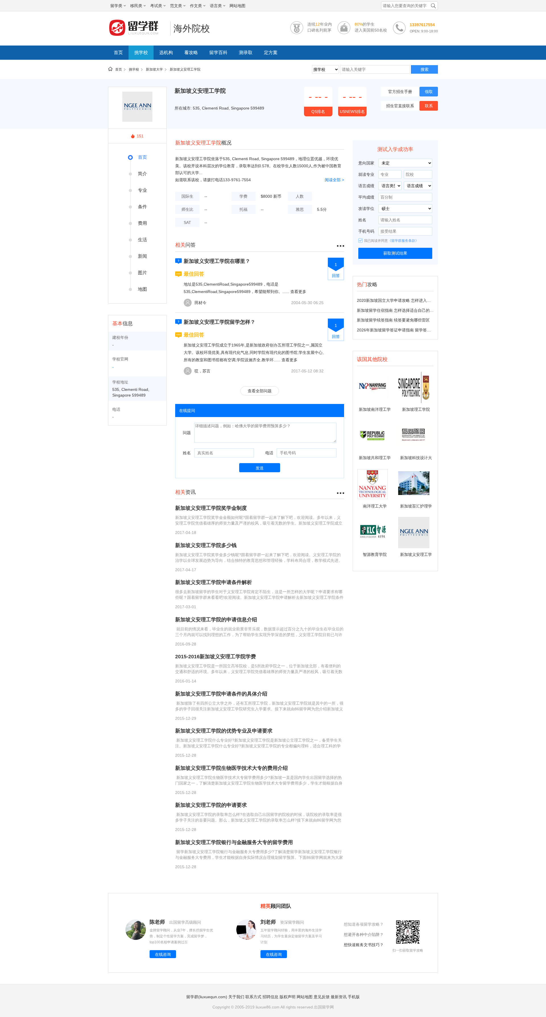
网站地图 (237, 5)
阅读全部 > (334, 180)
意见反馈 (322, 997)
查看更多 (298, 291)
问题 (187, 432)
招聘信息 (270, 997)
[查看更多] (340, 492)
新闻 (142, 256)
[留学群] (137, 35)
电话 (269, 453)
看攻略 (191, 52)
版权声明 (287, 997)
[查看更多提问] (340, 244)
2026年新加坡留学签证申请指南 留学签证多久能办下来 (406, 330)
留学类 (116, 5)
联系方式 (253, 997)
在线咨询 (163, 954)
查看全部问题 (260, 391)
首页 (118, 52)
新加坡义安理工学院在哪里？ (217, 261)
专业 (142, 190)
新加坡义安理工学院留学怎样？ (219, 322)
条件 (142, 206)
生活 (142, 239)
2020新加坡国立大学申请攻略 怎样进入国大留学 (400, 300)
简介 (142, 173)
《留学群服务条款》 (403, 241)
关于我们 (236, 997)
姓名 (187, 453)
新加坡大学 (154, 69)
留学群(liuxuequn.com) (206, 997)
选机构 (166, 52)
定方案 (271, 52)
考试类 (156, 5)
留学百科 (218, 52)
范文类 (176, 5)
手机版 (354, 997)
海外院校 (191, 28)
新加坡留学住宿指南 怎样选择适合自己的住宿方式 (401, 310)
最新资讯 (339, 997)
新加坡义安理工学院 (185, 69)
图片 (142, 272)
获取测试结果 (395, 253)
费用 (142, 223)
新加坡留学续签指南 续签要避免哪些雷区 (393, 320)
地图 (142, 289)
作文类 (196, 5)
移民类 (136, 5)
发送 (260, 468)
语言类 (216, 5)
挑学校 (141, 52)
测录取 (246, 52)
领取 (429, 91)
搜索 (425, 69)
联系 (429, 106)
